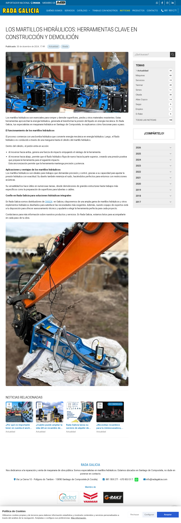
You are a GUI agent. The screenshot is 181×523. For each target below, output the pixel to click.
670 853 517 (126, 479)
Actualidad (53, 46)
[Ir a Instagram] (167, 3)
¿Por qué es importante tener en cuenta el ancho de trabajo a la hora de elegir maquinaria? (18, 427)
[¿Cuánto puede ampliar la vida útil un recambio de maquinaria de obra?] (49, 412)
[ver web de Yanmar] (90, 497)
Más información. (78, 518)
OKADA (48, 201)
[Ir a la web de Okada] (35, 3)
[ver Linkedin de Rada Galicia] (172, 3)
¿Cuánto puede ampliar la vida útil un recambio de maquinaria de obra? (49, 427)
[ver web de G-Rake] (113, 497)
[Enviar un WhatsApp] (157, 3)
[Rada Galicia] (21, 10)
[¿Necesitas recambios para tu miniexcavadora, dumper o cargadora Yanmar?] (110, 412)
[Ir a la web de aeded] (67, 497)
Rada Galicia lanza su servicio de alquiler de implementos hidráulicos (79, 427)
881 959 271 (112, 479)
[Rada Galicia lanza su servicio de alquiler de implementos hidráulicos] (80, 412)
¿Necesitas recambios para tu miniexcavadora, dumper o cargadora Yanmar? (108, 427)
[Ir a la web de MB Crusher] (60, 3)
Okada (65, 46)
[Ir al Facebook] (162, 3)
